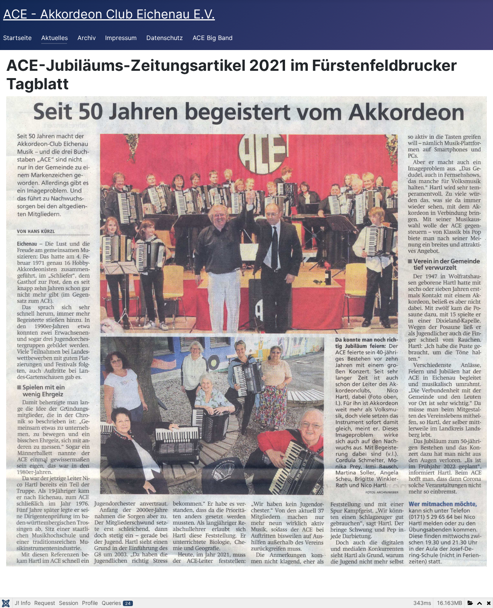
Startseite (17, 38)
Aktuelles (54, 38)
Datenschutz (164, 38)
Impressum (121, 38)
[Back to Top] (479, 594)
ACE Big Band (213, 38)
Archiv (86, 38)
